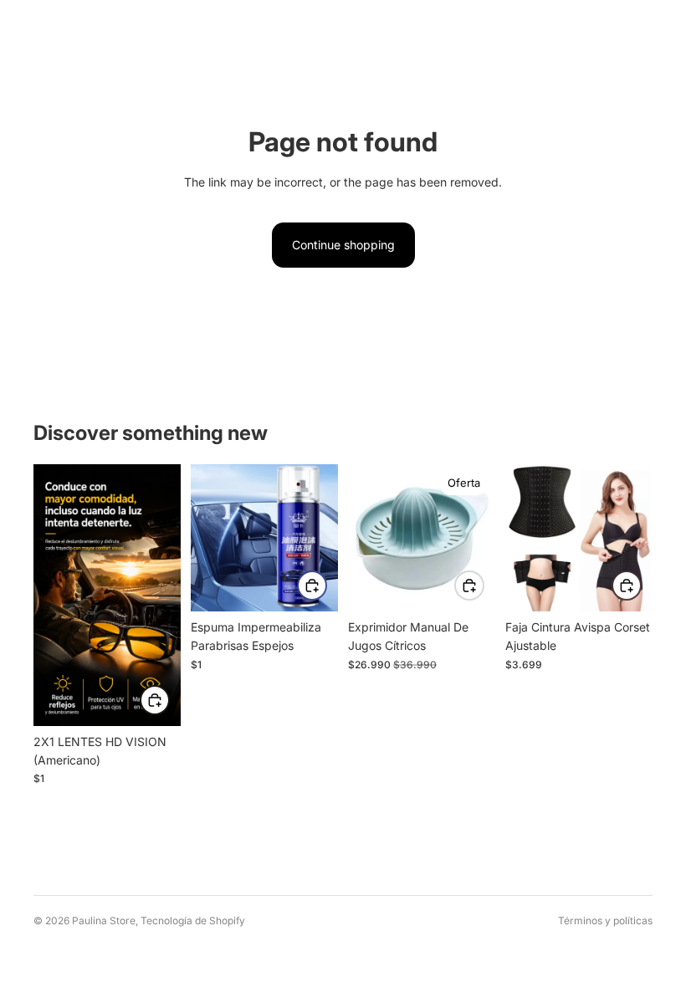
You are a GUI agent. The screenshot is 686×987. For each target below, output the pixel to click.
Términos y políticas (605, 920)
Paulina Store (104, 920)
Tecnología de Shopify (193, 920)
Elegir (641, 589)
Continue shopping (343, 245)
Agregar (169, 704)
